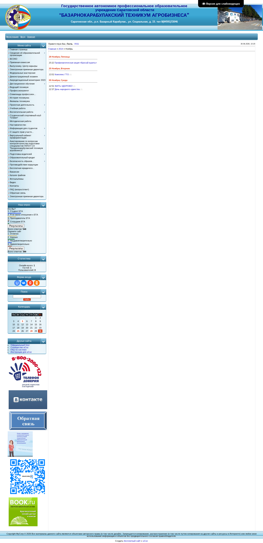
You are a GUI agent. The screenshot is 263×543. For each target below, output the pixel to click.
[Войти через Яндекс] (30, 283)
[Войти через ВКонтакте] (24, 283)
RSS (77, 44)
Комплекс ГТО (62, 74)
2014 (61, 49)
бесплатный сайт (132, 541)
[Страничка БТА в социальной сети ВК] (28, 409)
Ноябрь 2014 (27, 311)
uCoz (145, 541)
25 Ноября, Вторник (59, 68)
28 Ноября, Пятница (59, 57)
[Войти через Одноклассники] (37, 283)
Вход (22, 37)
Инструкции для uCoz (21, 352)
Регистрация (12, 37)
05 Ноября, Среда (58, 80)
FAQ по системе (19, 350)
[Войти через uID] (17, 283)
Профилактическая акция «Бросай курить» (75, 63)
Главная (31, 37)
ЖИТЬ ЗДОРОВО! (64, 86)
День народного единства (67, 89)
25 (18, 331)
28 (31, 331)
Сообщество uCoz (19, 347)
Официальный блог (20, 345)
